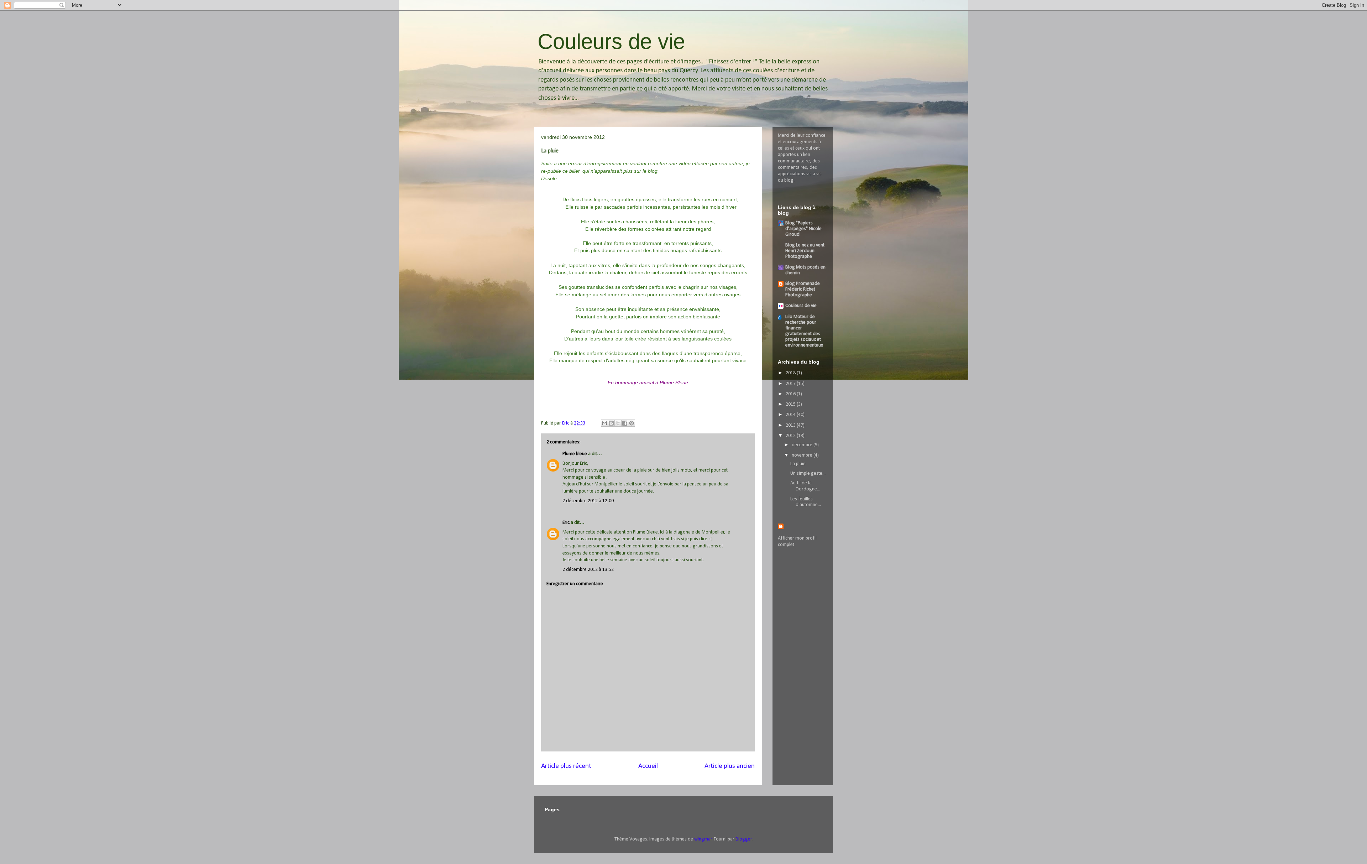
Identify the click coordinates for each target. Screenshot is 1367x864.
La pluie (798, 464)
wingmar (703, 839)
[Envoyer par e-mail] (604, 423)
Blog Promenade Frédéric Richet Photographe (802, 289)
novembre (802, 455)
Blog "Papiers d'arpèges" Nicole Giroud (803, 228)
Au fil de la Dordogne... (805, 486)
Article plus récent (566, 766)
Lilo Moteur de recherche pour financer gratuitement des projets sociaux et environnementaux (804, 331)
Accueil (648, 766)
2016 (791, 394)
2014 (791, 414)
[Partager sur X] (618, 423)
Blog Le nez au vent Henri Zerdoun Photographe (804, 251)
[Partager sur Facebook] (624, 423)
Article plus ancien (730, 766)
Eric (566, 522)
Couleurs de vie (611, 41)
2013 (791, 425)
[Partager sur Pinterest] (631, 423)
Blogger (743, 839)
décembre (802, 445)
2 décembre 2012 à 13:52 (588, 569)
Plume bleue (574, 454)
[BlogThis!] (611, 423)
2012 (791, 435)
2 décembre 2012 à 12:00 (588, 501)
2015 (791, 404)
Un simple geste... (808, 473)
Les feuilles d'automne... (805, 502)
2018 (791, 373)
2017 (791, 383)
